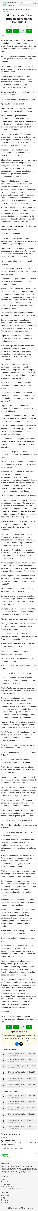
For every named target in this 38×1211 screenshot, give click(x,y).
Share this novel (20, 1032)
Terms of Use (5, 1182)
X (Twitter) (5, 1198)
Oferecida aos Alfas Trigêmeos (21, 9)
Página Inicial (11, 2)
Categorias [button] (10, 5)
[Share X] (21, 1044)
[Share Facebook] (17, 1044)
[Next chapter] (29, 31)
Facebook (5, 1195)
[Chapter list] (16, 31)
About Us (4, 1179)
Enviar (6, 1156)
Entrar (35, 3)
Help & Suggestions (7, 1186)
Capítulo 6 (6, 11)
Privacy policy (5, 1184)
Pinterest (5, 1200)
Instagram (5, 1202)
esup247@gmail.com (13, 1189)
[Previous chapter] (9, 31)
